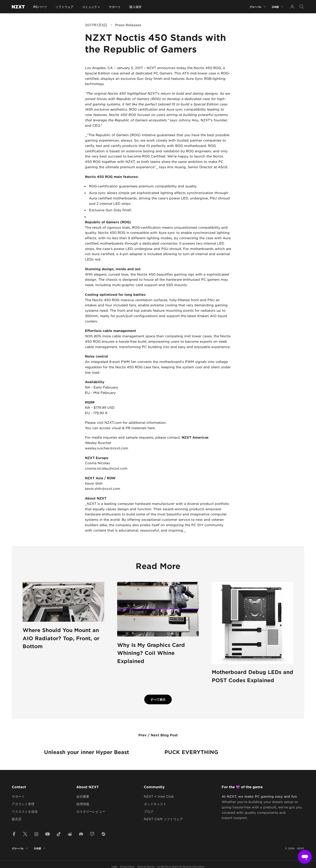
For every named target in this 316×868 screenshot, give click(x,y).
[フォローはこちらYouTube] (47, 834)
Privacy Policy (127, 866)
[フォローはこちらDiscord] (81, 834)
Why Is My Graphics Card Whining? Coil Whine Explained (151, 653)
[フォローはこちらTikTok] (59, 834)
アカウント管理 (23, 804)
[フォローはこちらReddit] (70, 834)
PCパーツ (40, 7)
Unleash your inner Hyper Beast (86, 752)
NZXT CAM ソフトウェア (163, 819)
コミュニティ (91, 7)
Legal (114, 866)
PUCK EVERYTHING (191, 752)
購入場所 (135, 7)
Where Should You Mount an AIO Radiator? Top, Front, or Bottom (61, 638)
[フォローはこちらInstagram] (36, 834)
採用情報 (82, 804)
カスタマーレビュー (90, 811)
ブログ (148, 811)
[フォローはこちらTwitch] (92, 834)
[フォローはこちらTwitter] (25, 834)
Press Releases (128, 25)
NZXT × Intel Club (159, 796)
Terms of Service (146, 866)
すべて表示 (158, 699)
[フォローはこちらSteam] (103, 834)
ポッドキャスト (155, 804)
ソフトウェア (64, 7)
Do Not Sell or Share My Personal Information (180, 866)
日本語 (275, 6)
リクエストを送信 (25, 811)
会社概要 (82, 796)
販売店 (16, 819)
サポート (115, 7)
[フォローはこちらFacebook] (14, 834)
